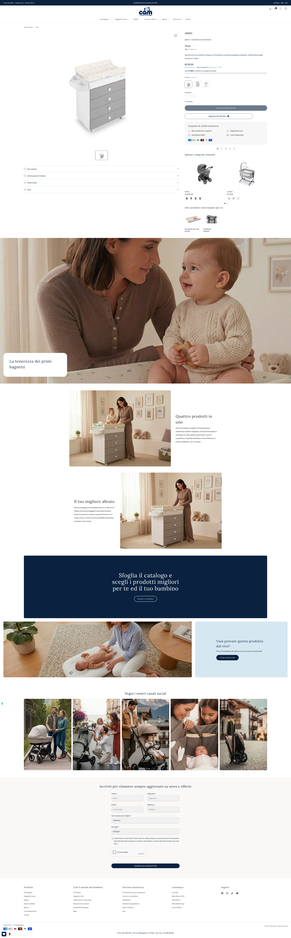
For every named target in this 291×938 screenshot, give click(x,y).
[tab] (224, 203)
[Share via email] (230, 148)
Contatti (175, 892)
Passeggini (104, 19)
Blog (282, 3)
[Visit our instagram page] (227, 893)
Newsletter (176, 900)
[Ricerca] (280, 9)
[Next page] (267, 174)
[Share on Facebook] (217, 148)
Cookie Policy (19, 925)
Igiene (164, 19)
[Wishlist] (286, 8)
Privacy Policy (7, 925)
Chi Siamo (277, 3)
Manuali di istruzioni (81, 904)
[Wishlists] (4, 934)
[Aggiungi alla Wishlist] (175, 35)
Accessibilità (177, 907)
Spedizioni (127, 900)
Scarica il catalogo (145, 599)
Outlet (188, 19)
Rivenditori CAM (178, 896)
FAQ (286, 3)
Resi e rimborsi (128, 907)
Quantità (188, 92)
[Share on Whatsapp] (234, 148)
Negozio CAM (19, 3)
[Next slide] (174, 90)
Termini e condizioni (130, 896)
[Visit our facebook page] (222, 893)
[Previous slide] (28, 90)
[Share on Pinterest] (226, 148)
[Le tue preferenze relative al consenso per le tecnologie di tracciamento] (2, 703)
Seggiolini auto (121, 19)
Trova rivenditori (8, 3)
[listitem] (145, 3)
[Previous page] (184, 174)
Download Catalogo (81, 907)
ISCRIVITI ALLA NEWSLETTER (145, 866)
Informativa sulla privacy (144, 838)
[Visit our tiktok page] (232, 893)
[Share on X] (222, 148)
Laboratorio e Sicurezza (82, 900)
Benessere (177, 19)
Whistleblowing (178, 904)
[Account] (270, 9)
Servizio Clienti (29, 3)
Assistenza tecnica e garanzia (134, 892)
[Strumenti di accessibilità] (10, 934)
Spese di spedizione (202, 67)
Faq (124, 911)
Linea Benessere (30, 911)
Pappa (135, 19)
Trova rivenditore (227, 658)
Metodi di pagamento (131, 904)
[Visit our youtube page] (237, 893)
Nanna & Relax (150, 19)
